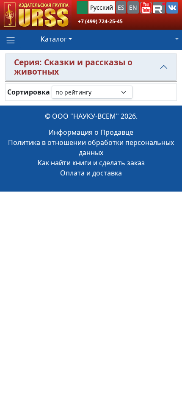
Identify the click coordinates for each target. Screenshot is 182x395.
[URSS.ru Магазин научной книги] (36, 15)
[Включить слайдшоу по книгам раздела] (139, 92)
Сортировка (28, 92)
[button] (146, 8)
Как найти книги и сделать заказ (91, 162)
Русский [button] (101, 7)
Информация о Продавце (91, 132)
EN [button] (133, 7)
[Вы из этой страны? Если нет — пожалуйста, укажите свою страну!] (82, 7)
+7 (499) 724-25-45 (100, 21)
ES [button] (121, 7)
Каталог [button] (54, 39)
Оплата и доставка (91, 173)
